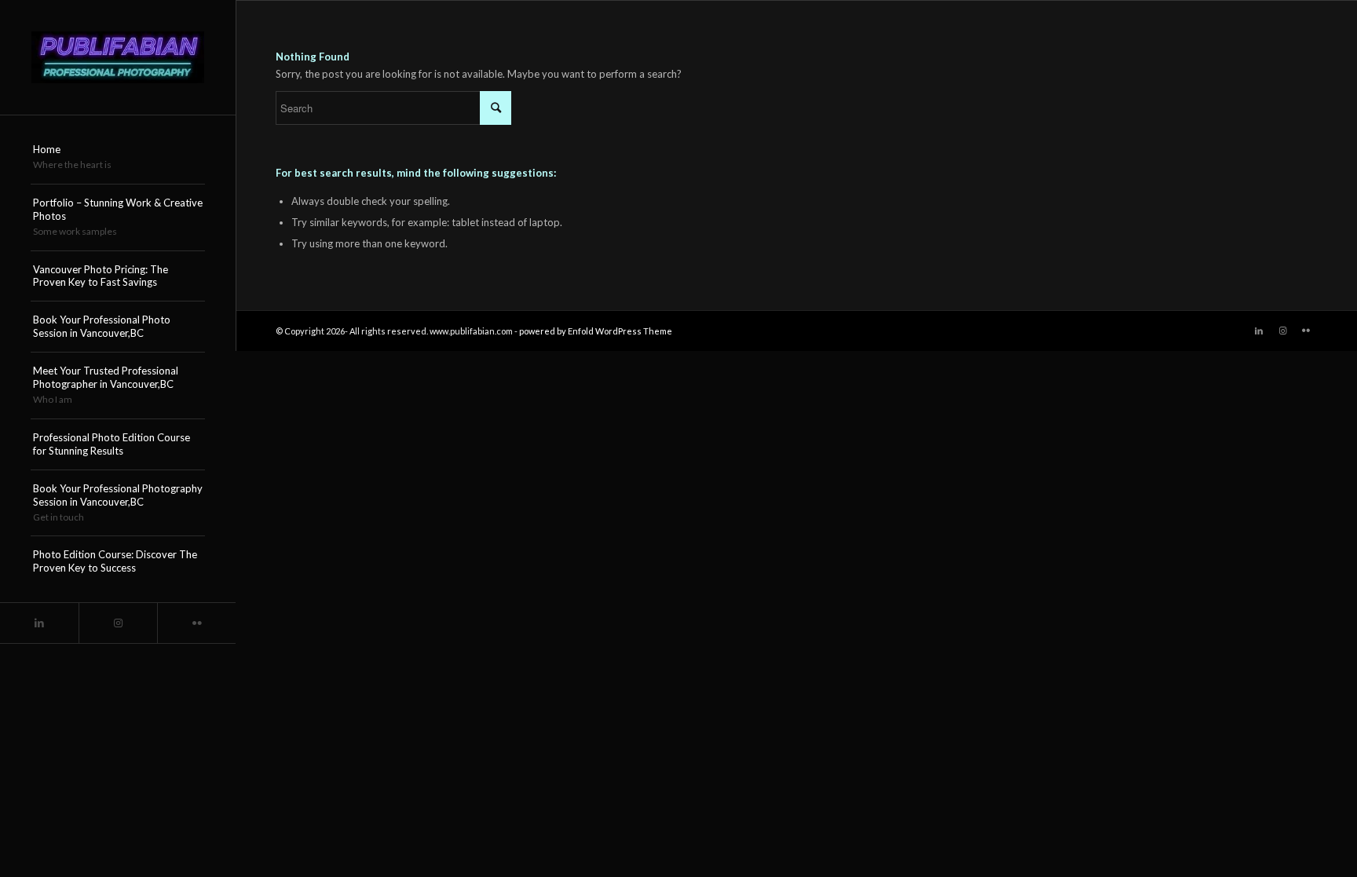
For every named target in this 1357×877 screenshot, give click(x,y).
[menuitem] (118, 158)
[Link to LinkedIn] (39, 623)
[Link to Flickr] (196, 623)
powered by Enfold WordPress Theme (595, 331)
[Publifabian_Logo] (117, 57)
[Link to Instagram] (118, 623)
